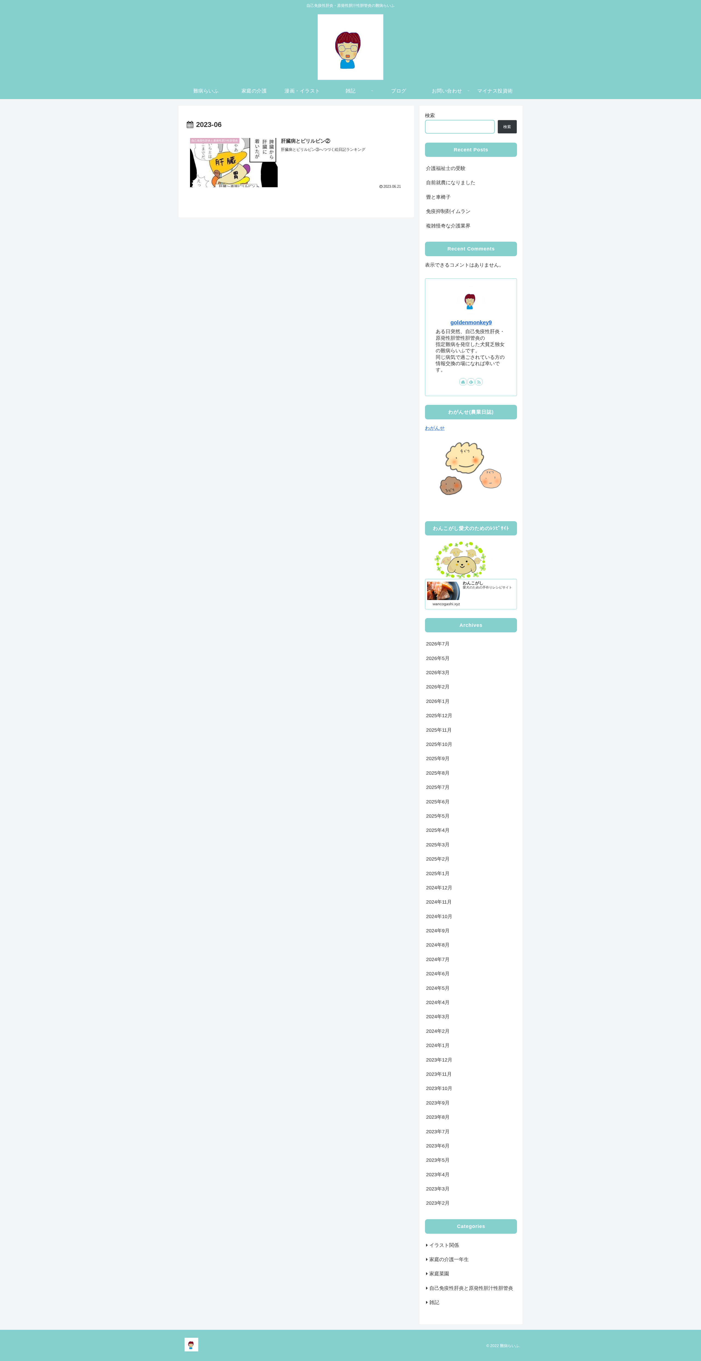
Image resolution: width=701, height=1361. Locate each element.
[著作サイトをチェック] (463, 381)
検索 (430, 115)
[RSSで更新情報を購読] (478, 381)
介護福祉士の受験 (446, 168)
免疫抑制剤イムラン (458, 211)
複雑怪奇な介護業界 (448, 226)
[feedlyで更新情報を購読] (471, 381)
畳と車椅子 (438, 197)
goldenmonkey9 (471, 322)
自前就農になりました (450, 182)
